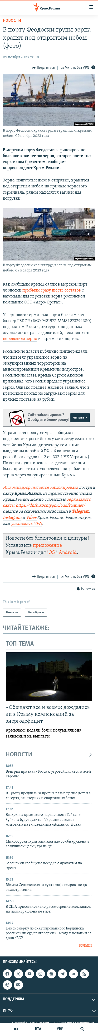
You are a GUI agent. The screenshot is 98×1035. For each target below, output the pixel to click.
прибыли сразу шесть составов (51, 290)
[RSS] (84, 973)
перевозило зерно (20, 339)
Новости (12, 21)
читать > (80, 417)
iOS (51, 552)
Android (68, 552)
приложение (47, 545)
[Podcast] (7, 985)
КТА (38, 1029)
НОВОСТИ (19, 755)
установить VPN (26, 524)
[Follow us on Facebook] (7, 973)
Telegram (80, 512)
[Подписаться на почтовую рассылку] (18, 985)
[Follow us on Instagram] (40, 973)
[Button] (43, 68)
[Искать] (82, 1029)
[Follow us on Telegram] (62, 973)
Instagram (12, 518)
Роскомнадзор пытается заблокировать (40, 488)
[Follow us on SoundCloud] (73, 973)
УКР (60, 1029)
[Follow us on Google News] (51, 973)
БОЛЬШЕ (85, 946)
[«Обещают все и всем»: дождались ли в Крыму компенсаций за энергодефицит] (49, 676)
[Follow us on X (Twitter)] (18, 973)
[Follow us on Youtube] (29, 973)
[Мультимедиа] (16, 1029)
